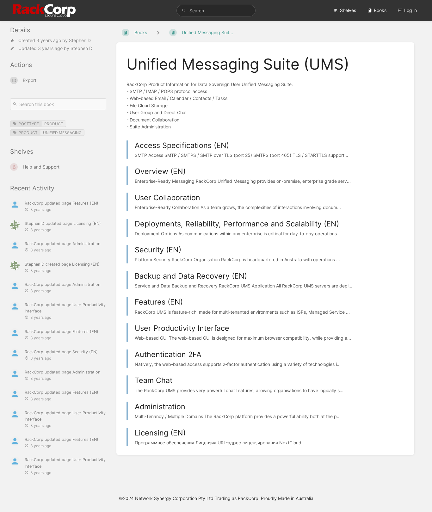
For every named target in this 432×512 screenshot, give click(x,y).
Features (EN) (85, 202)
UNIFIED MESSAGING (62, 132)
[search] (216, 10)
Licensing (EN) (87, 223)
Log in (410, 10)
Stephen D (80, 40)
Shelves (348, 10)
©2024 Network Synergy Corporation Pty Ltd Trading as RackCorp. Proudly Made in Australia (216, 498)
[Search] (184, 10)
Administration (86, 243)
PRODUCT (53, 123)
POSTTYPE (29, 123)
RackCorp (34, 202)
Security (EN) (85, 351)
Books (380, 10)
